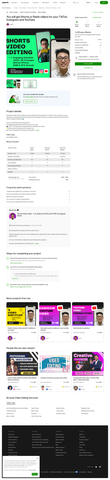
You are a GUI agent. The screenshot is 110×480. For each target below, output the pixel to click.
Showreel (34, 413)
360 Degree (84, 413)
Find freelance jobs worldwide (40, 439)
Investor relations (84, 439)
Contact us (82, 450)
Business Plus (12, 447)
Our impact (82, 444)
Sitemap (90, 472)
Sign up (104, 2)
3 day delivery (80, 382)
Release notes (59, 455)
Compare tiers (97, 17)
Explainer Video (85, 408)
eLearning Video (60, 413)
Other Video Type (36, 416)
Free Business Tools (61, 452)
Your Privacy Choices (71, 472)
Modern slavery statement (86, 455)
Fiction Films (10, 413)
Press (80, 447)
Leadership (82, 437)
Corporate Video (11, 411)
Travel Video (59, 411)
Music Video (34, 411)
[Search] (74, 2)
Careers (81, 442)
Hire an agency (12, 442)
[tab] (11, 402)
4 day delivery (47, 332)
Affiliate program (60, 447)
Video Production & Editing (28, 12)
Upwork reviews (60, 439)
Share (102, 12)
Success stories (60, 437)
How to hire (11, 434)
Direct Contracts (12, 455)
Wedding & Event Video (87, 411)
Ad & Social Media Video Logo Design (17, 408)
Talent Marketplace (13, 437)
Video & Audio (14, 12)
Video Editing (30, 97)
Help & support (60, 434)
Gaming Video (60, 408)
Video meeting (80, 332)
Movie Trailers (10, 416)
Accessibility (82, 472)
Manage (35, 474)
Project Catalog (6, 7)
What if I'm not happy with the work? (21, 287)
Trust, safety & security (85, 452)
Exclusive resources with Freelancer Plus (43, 447)
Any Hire (10, 450)
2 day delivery (14, 332)
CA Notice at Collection (56, 472)
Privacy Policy (45, 472)
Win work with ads (37, 444)
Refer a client (59, 450)
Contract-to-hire (12, 452)
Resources (58, 442)
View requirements (16, 263)
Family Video (35, 408)
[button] (15, 157)
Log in (96, 2)
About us (81, 434)
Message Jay (88, 68)
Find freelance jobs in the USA (40, 442)
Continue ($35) (88, 64)
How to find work (36, 434)
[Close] (37, 458)
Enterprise (11, 444)
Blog (57, 444)
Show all (14, 278)
